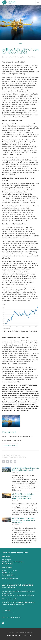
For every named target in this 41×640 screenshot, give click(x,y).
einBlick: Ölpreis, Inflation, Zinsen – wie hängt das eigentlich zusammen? (23, 496)
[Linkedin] (3, 623)
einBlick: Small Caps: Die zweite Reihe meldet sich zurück (25, 469)
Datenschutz (28, 632)
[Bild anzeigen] (20, 316)
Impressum (19, 632)
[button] (3, 461)
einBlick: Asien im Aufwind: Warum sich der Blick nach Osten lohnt (23, 520)
